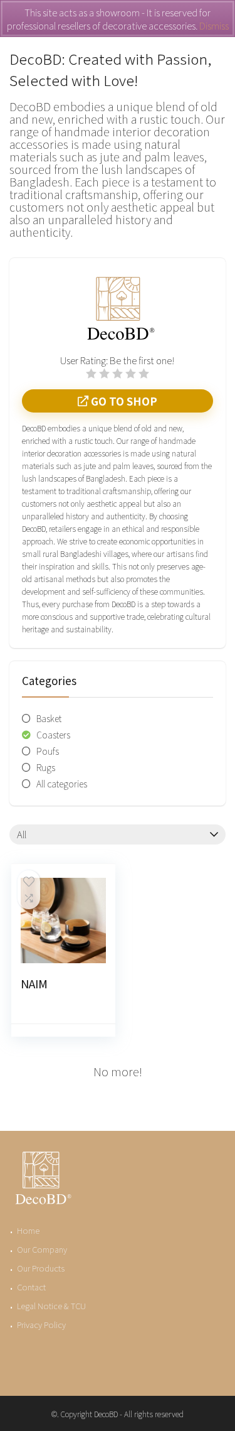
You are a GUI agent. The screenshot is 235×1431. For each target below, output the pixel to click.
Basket (48, 718)
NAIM (34, 983)
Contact (31, 1287)
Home (28, 1230)
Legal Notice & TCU (51, 1306)
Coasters (53, 734)
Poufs (47, 751)
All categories (61, 783)
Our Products (41, 1268)
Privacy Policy (41, 1325)
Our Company (42, 1249)
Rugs (45, 767)
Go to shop (122, 401)
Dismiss (214, 25)
